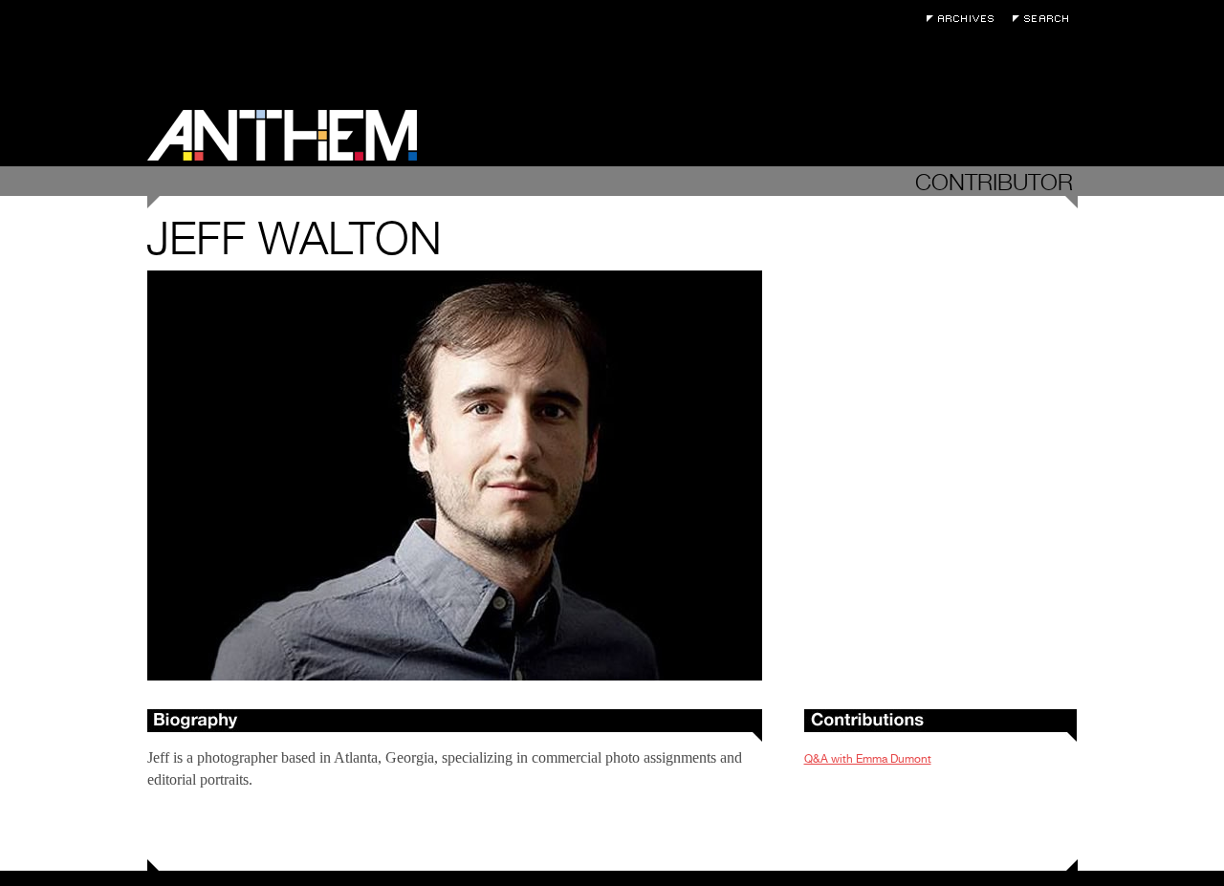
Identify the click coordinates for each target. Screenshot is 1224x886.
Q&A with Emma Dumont (867, 759)
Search (1045, 18)
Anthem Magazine (282, 135)
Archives (965, 18)
